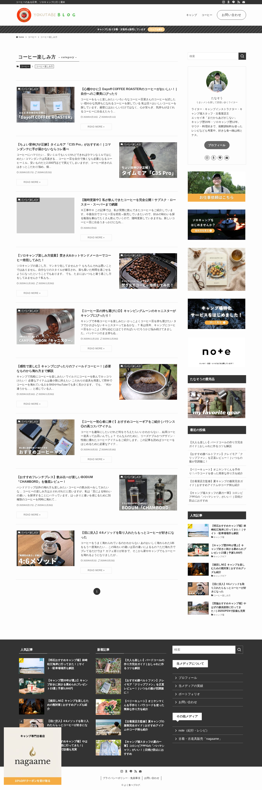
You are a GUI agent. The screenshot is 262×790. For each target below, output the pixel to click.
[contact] (243, 2)
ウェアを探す (156, 29)
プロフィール (217, 145)
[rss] (238, 2)
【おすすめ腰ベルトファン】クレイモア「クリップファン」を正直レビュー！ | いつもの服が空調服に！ (216, 457)
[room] (228, 2)
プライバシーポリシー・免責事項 (121, 778)
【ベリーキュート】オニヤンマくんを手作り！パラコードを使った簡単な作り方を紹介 (216, 471)
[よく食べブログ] (46, 15)
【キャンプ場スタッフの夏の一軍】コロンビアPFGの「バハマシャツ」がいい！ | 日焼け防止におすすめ (216, 496)
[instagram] (223, 2)
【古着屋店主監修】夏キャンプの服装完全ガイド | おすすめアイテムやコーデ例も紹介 (216, 483)
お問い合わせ (151, 778)
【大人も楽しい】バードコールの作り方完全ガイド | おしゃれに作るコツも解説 (216, 444)
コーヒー (25, 66)
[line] (233, 2)
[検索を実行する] (242, 56)
